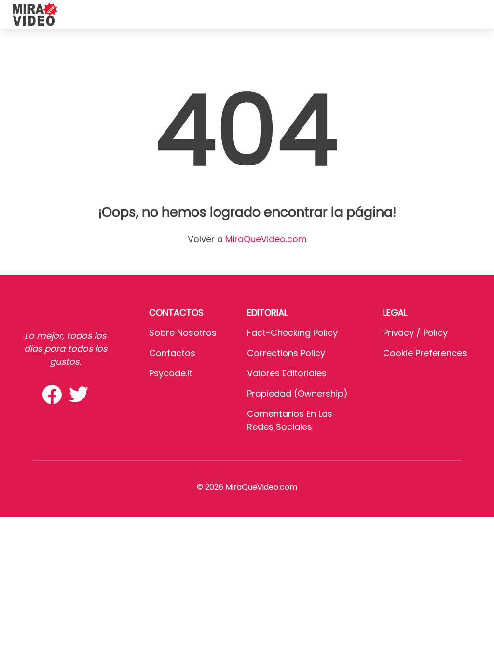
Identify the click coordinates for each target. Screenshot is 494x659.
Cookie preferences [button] (425, 353)
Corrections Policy (286, 353)
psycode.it (170, 373)
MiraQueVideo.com (266, 239)
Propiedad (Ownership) (297, 393)
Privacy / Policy (415, 333)
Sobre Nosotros (183, 333)
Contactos (172, 353)
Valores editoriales (287, 373)
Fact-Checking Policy (292, 333)
